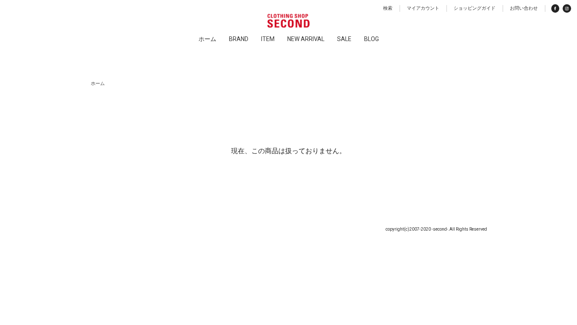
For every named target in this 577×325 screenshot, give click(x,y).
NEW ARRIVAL (305, 39)
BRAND (238, 39)
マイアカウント (423, 8)
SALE (344, 39)
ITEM (268, 39)
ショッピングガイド (474, 8)
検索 (387, 8)
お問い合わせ (524, 8)
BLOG (371, 39)
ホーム (207, 39)
